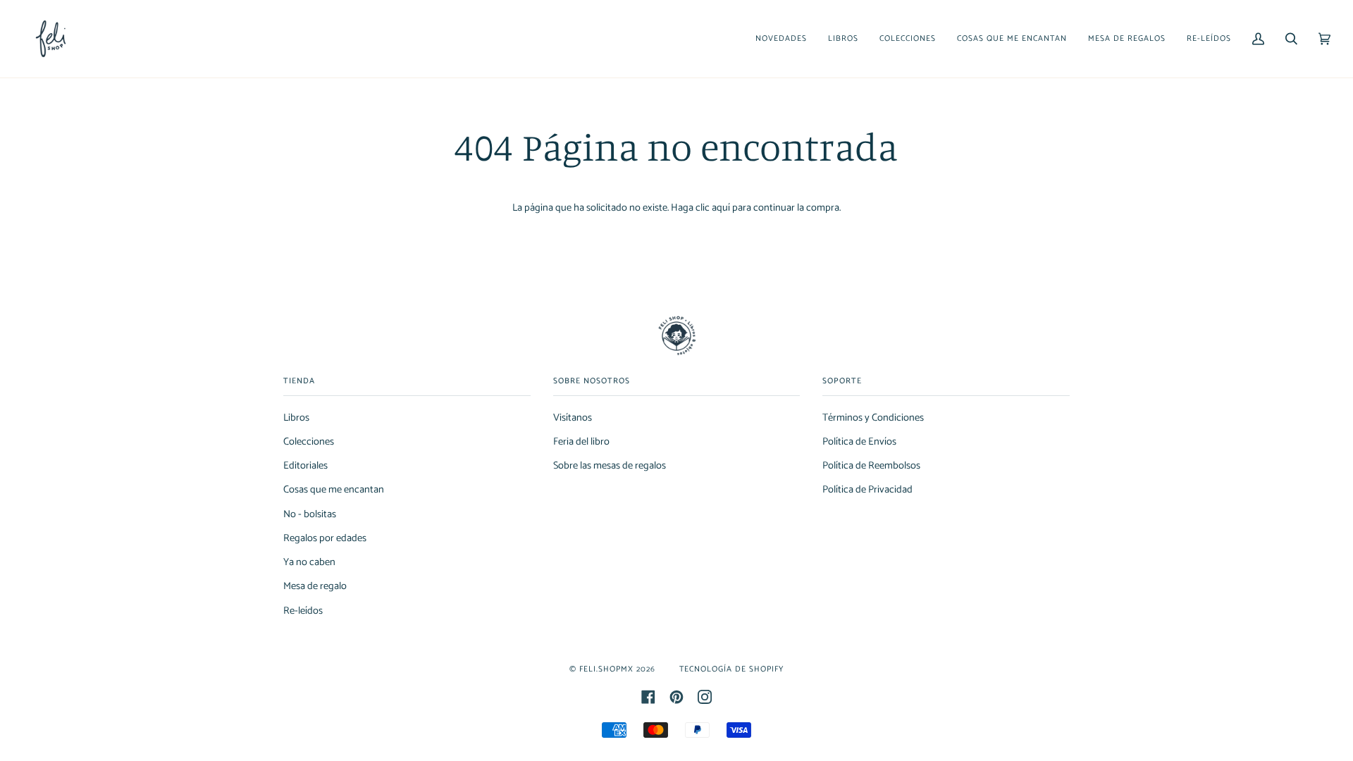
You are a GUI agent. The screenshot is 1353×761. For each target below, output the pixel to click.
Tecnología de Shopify (731, 669)
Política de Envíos (859, 441)
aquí (721, 207)
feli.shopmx (606, 669)
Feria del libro (581, 441)
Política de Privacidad (867, 489)
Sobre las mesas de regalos (609, 465)
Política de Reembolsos (871, 465)
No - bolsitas (309, 514)
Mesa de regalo (315, 586)
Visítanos (572, 417)
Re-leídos (303, 610)
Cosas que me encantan (333, 489)
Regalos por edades (324, 538)
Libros (296, 417)
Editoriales (305, 465)
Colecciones (308, 441)
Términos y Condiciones (873, 417)
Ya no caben (309, 562)
